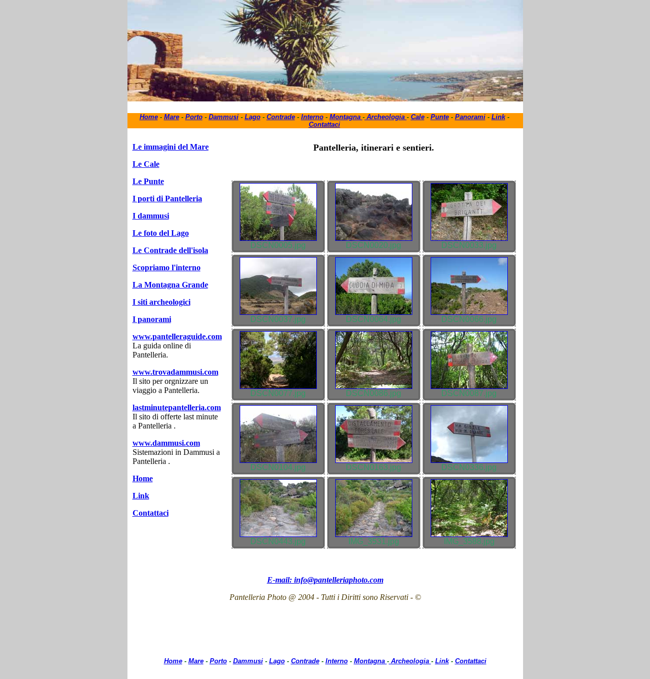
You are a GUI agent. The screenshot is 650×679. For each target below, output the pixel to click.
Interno (312, 117)
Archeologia (386, 117)
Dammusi (224, 117)
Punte (440, 117)
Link (498, 117)
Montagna (346, 117)
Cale (418, 117)
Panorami (470, 117)
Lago (253, 117)
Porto (194, 117)
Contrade (281, 117)
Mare (171, 117)
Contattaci (324, 124)
